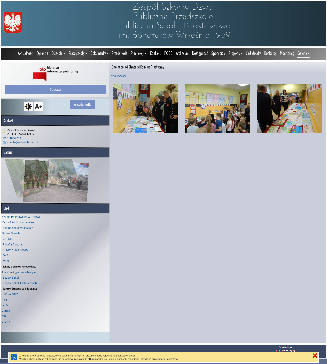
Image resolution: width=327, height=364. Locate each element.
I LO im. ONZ (10, 294)
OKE (5, 255)
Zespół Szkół (11, 277)
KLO (5, 305)
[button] (58, 54)
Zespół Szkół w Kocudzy (18, 228)
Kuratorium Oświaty (15, 250)
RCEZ (6, 299)
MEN (6, 261)
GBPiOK (8, 239)
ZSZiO (6, 321)
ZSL (4, 316)
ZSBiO (6, 310)
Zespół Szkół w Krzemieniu (19, 222)
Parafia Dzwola (12, 244)
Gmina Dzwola (11, 233)
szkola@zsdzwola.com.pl (22, 142)
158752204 (14, 138)
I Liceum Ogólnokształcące (19, 272)
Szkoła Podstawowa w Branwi (21, 217)
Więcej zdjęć (118, 76)
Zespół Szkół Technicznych (20, 283)
